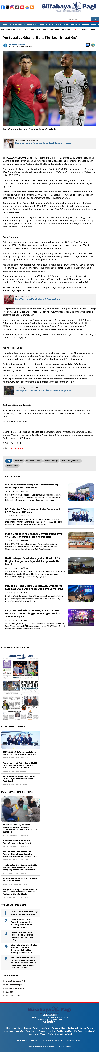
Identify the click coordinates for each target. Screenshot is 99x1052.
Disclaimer (21, 1041)
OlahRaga (78, 1031)
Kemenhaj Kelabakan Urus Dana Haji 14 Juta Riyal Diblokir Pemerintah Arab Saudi (20, 778)
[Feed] (32, 9)
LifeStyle (68, 1031)
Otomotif (42, 24)
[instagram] (12, 9)
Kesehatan (19, 1031)
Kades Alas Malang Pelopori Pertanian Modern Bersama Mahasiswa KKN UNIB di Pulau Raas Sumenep (20, 828)
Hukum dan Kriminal (69, 1028)
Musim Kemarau (14, 988)
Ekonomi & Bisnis (17, 24)
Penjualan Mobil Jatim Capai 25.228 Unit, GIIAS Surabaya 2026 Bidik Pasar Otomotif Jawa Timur (34, 587)
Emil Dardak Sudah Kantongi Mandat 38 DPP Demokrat (20, 879)
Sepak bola (18, 461)
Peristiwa (75, 24)
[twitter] (8, 9)
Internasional (33, 1034)
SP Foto (49, 1034)
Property (31, 24)
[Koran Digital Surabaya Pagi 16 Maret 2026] (20, 687)
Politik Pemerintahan (59, 24)
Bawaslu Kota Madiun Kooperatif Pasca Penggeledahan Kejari (19, 841)
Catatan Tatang (86, 1028)
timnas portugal (51, 461)
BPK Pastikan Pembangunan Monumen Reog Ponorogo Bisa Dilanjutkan (31, 486)
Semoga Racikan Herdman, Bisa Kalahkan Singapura (43, 390)
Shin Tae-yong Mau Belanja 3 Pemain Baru (37, 299)
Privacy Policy (74, 1041)
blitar (9, 992)
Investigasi (8, 1031)
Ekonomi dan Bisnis (14, 1028)
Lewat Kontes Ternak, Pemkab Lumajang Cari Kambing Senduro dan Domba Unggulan (21, 923)
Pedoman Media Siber (53, 1041)
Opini (93, 24)
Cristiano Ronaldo (34, 461)
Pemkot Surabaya (15, 981)
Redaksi (35, 1041)
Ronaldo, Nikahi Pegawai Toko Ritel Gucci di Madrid (43, 143)
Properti (27, 1028)
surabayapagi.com (17, 44)
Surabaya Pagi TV (56, 1031)
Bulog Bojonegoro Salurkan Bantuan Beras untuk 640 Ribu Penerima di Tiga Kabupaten (34, 535)
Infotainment (89, 1031)
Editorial (68, 1034)
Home (4, 24)
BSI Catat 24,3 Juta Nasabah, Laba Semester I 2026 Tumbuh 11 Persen (32, 511)
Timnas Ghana (12, 466)
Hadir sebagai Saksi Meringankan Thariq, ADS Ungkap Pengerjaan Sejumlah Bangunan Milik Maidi (32, 561)
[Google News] (27, 9)
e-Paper (85, 24)
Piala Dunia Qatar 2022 (71, 461)
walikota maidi (13, 985)
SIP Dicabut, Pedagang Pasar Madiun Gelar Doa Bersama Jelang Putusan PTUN (22, 936)
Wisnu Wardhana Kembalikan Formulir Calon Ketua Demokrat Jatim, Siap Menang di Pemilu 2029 (20, 854)
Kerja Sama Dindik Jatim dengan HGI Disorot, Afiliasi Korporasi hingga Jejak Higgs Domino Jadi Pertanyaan (32, 613)
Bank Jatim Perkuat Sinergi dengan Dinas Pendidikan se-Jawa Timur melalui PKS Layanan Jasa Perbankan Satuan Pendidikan (23, 963)
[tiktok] (17, 9)
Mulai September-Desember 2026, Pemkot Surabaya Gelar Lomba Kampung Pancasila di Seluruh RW (20, 867)
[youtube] (22, 9)
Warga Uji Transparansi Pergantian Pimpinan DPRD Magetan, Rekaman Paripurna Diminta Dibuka (20, 891)
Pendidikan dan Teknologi (36, 1031)
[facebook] (3, 9)
